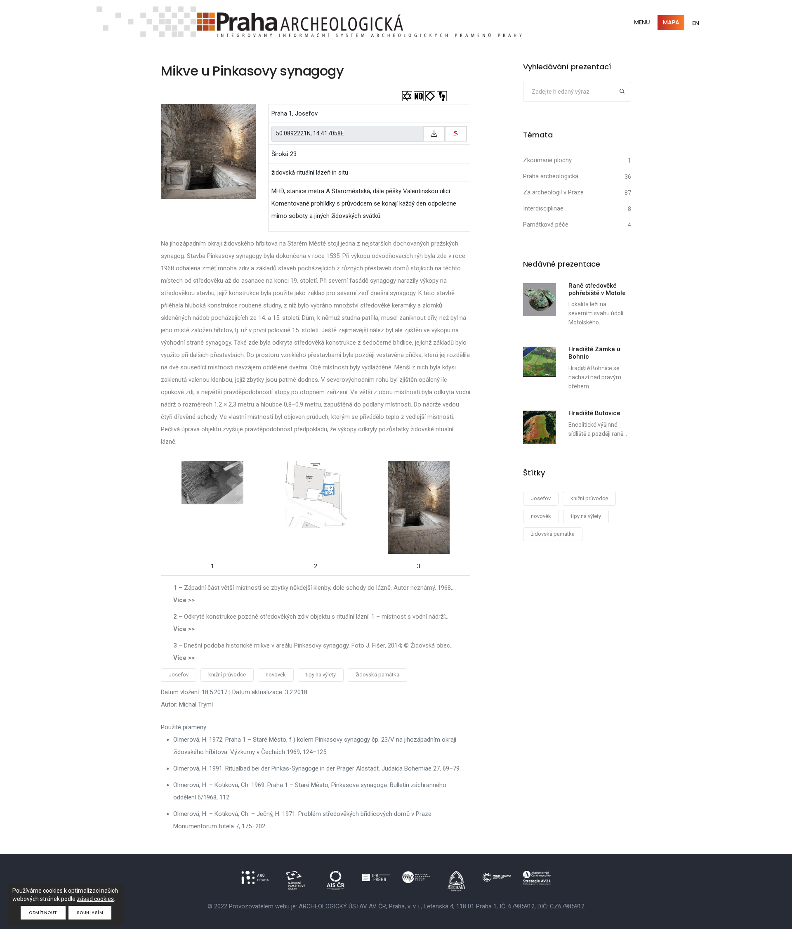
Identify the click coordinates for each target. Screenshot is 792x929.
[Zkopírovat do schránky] (434, 134)
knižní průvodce (227, 674)
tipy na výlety (321, 674)
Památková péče (545, 224)
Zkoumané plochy (547, 160)
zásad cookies (95, 899)
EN (695, 23)
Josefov (179, 674)
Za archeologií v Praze (553, 192)
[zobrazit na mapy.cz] (456, 134)
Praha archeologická (550, 176)
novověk (276, 674)
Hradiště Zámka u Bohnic (594, 352)
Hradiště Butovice (594, 413)
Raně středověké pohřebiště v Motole (597, 289)
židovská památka (377, 674)
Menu (642, 22)
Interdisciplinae (543, 208)
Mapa (671, 22)
